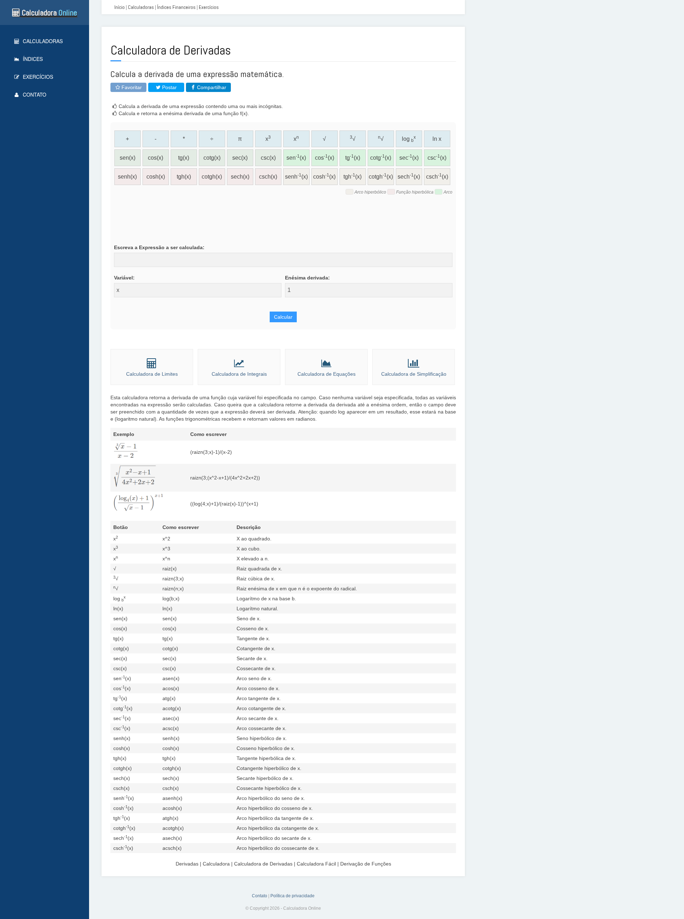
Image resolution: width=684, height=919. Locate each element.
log (409, 139)
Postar (169, 87)
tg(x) (183, 158)
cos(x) (155, 158)
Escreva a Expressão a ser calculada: (159, 247)
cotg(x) (212, 158)
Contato (33, 94)
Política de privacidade (292, 895)
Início (119, 7)
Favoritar (131, 87)
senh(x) (127, 177)
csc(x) (268, 158)
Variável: (124, 278)
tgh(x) (184, 177)
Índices (32, 58)
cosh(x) (155, 177)
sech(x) (240, 177)
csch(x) (268, 177)
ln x (436, 139)
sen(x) (127, 158)
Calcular (283, 317)
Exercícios (37, 76)
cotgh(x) (212, 177)
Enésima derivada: (307, 278)
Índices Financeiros (176, 7)
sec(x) (240, 158)
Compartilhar (211, 87)
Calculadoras (42, 41)
